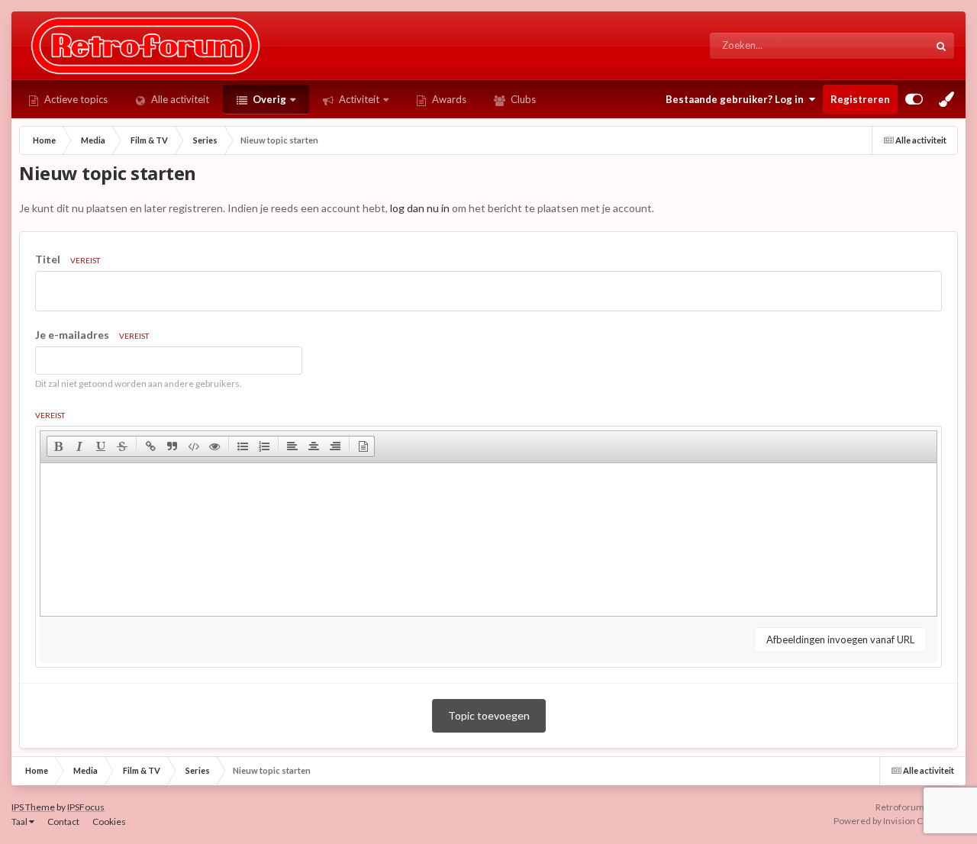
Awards (448, 99)
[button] (58, 446)
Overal (893, 45)
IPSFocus (86, 807)
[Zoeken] (941, 46)
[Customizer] (914, 99)
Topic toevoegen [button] (489, 715)
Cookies (109, 821)
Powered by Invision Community (900, 820)
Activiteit (358, 99)
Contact (63, 821)
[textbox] (488, 539)
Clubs (522, 99)
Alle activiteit (179, 99)
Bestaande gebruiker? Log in (737, 99)
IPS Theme (33, 807)
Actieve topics (75, 99)
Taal (20, 821)
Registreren (860, 99)
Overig (268, 99)
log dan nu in (420, 207)
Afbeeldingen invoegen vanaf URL (840, 639)
